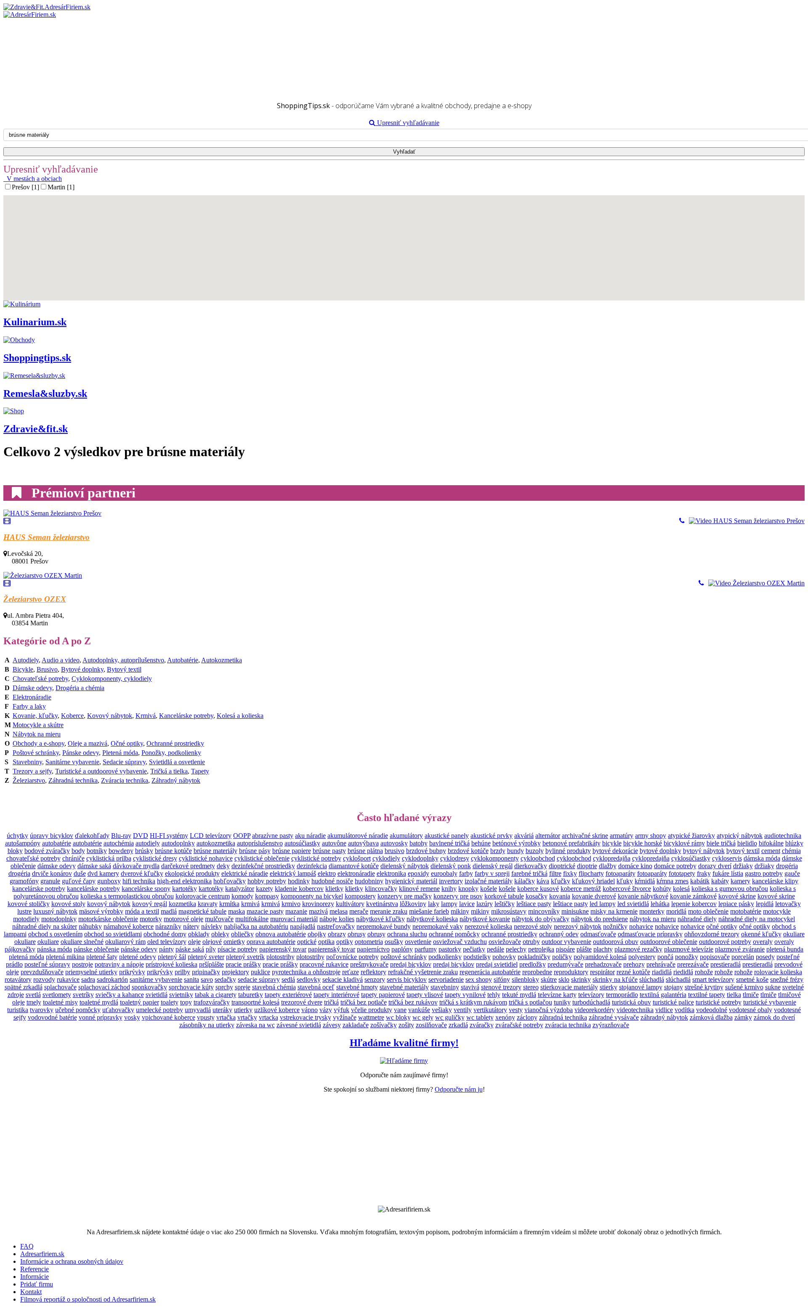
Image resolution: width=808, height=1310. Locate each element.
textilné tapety (706, 994)
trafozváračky (212, 1002)
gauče (792, 873)
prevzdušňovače (42, 971)
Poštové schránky (36, 752)
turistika (17, 1009)
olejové (212, 941)
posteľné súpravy (47, 964)
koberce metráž (581, 888)
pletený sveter (206, 956)
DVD (140, 835)
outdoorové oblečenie (668, 941)
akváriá (524, 835)
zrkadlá (458, 1024)
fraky (704, 873)
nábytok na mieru (653, 918)
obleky (220, 934)
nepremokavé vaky (437, 926)
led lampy (603, 903)
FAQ (27, 1246)
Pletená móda (120, 752)
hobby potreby (266, 881)
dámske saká (94, 865)
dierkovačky (530, 865)
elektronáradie (356, 873)
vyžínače (344, 1017)
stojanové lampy (640, 987)
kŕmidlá (645, 881)
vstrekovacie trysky (305, 1017)
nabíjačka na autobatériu (256, 926)
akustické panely (447, 835)
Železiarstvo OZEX (34, 599)
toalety (169, 1002)
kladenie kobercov (299, 888)
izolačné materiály (489, 881)
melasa (339, 911)
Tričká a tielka (169, 771)
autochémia (119, 843)
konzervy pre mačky (404, 896)
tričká (331, 1002)
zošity (406, 1024)
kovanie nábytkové (643, 896)
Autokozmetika (221, 660)
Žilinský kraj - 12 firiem (51, 81)
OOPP (241, 835)
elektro (327, 873)
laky (433, 903)
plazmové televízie (688, 949)
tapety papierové (383, 994)
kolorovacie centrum (202, 896)
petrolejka (541, 949)
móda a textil (142, 911)
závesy (332, 1024)
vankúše (419, 1009)
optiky (344, 941)
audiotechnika (782, 835)
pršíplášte (211, 964)
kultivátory (350, 903)
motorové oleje (183, 918)
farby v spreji (492, 873)
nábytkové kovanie (485, 918)
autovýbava (363, 843)
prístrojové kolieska (171, 964)
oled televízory (166, 941)
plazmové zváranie (740, 949)
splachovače (60, 987)
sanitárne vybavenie (156, 979)
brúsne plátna (365, 850)
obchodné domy (165, 934)
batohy (418, 843)
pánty (166, 949)
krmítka (229, 903)
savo (207, 979)
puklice (260, 971)
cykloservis (727, 858)
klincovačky (381, 888)
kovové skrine (737, 896)
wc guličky (450, 1017)
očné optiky (721, 926)
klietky (334, 888)
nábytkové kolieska (432, 918)
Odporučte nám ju (459, 1089)
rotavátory (18, 979)
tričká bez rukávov (413, 1002)
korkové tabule (504, 896)
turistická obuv (631, 1002)
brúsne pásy (255, 850)
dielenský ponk (451, 865)
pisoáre (565, 949)
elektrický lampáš (293, 873)
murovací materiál (294, 918)
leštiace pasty (533, 903)
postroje (82, 964)
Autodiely (26, 660)
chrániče (73, 858)
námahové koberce (129, 926)
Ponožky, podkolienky (171, 752)
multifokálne (251, 918)
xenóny (505, 1017)
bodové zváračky (47, 850)
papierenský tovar (282, 949)
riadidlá (662, 971)
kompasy (267, 896)
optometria (369, 941)
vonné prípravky (100, 1017)
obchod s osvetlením (55, 934)
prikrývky (132, 971)
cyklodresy (454, 858)
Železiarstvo (29, 780)
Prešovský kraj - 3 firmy (52, 59)
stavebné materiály (404, 987)
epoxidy (418, 873)
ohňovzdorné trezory (711, 934)
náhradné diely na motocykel (756, 918)
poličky (562, 956)
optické (306, 941)
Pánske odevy (80, 752)
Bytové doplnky (82, 669)
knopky (468, 888)
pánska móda (54, 949)
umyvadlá (198, 1009)
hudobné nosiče (332, 881)
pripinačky (206, 971)
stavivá (470, 987)
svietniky (181, 994)
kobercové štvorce (627, 888)
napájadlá (302, 926)
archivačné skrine (585, 835)
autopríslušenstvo (260, 843)
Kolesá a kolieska (240, 715)
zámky (743, 1017)
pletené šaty (101, 956)
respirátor (602, 971)
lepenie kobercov (694, 903)
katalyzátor (239, 888)
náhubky (90, 926)
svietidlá (156, 994)
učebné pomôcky (78, 1009)
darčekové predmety (188, 865)
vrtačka (226, 1017)
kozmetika (182, 903)
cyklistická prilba (108, 858)
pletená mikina (65, 956)
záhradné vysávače (614, 1017)
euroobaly (444, 873)
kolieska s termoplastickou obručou (127, 896)
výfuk (341, 1009)
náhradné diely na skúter (44, 926)
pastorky (450, 949)
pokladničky (534, 956)
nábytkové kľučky (380, 918)
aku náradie (310, 835)
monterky (651, 911)
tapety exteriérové (288, 994)
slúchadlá (651, 979)
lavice (467, 903)
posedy (765, 956)
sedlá (288, 979)
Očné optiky (127, 743)
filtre (555, 873)
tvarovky (41, 1009)
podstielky (477, 956)
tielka (734, 994)
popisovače (715, 956)
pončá (665, 956)
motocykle (777, 911)
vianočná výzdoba (548, 1009)
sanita (191, 979)
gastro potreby (764, 873)
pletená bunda (784, 949)
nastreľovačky (336, 926)
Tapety (200, 771)
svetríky (83, 994)
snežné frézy (786, 979)
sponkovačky (149, 987)
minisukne (575, 911)
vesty (516, 1009)
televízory (591, 994)
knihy (449, 888)
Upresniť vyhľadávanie (407, 122)
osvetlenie (418, 941)
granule (50, 881)
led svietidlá (633, 903)
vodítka (684, 1009)
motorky (151, 918)
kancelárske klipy (775, 881)
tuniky (562, 1002)
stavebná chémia (274, 987)
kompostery (360, 896)
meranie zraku (388, 911)
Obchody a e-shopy (38, 743)
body (78, 850)
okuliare (794, 934)
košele (488, 888)
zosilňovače (431, 1024)
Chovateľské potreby (40, 678)
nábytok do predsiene (599, 918)
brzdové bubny (426, 850)
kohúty (662, 888)
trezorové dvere (301, 1002)
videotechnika (635, 1009)
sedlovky (309, 979)
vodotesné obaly (750, 1009)
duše (80, 873)
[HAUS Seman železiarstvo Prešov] (52, 513)
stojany (673, 987)
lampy (449, 903)
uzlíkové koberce (277, 1009)
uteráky (222, 1009)
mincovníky (544, 911)
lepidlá (764, 903)
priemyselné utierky (91, 971)
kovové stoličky (29, 903)
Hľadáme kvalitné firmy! (404, 1042)
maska (236, 911)
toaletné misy (60, 1002)
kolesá (681, 888)
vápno (309, 1009)
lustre (24, 911)
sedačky (225, 979)
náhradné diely (697, 918)
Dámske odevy (32, 687)
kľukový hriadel (593, 881)
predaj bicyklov (410, 964)
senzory (374, 979)
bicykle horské (642, 843)
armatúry (621, 835)
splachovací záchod (104, 987)
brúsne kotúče (173, 850)
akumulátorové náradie (357, 835)
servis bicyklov (407, 979)
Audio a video (61, 660)
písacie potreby (238, 949)
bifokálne (771, 843)
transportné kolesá (255, 1002)
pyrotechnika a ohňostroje (306, 971)
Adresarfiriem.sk (42, 1253)
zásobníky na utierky (206, 1024)
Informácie (34, 1276)
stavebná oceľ (316, 987)
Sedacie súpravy (124, 761)
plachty (603, 949)
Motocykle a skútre (38, 724)
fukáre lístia (727, 873)
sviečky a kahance (120, 994)
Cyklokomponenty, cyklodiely (112, 678)
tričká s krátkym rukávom (473, 1002)
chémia (791, 850)
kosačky (537, 896)
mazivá (318, 911)
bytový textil (743, 850)
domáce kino (635, 865)
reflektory (373, 971)
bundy (515, 850)
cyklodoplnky (420, 858)
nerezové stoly (533, 926)
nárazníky (168, 926)
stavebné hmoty (357, 987)
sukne (773, 987)
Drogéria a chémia (80, 687)
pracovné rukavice (324, 964)
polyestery (642, 956)
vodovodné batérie (52, 1017)
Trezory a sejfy (32, 771)
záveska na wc (255, 1024)
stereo (531, 987)
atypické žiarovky (691, 835)
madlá (169, 911)
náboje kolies (336, 918)
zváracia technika (568, 1024)
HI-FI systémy (169, 835)
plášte (584, 949)
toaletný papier (139, 1002)
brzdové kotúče (468, 850)
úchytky (17, 835)
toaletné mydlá (99, 1002)
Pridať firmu (36, 1284)
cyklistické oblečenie (262, 858)
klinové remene (419, 888)
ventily (463, 1009)
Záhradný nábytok (176, 780)
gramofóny (24, 881)
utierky (243, 1009)
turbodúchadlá (591, 1002)
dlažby (608, 865)
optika (326, 941)
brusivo (394, 850)
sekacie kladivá (342, 979)
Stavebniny (27, 761)
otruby (531, 941)
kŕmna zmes (672, 881)
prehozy (634, 964)
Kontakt (31, 1291)
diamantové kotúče (354, 865)
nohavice (641, 926)
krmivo (291, 903)
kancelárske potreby (38, 888)
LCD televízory (210, 835)
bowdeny (121, 850)
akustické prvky (491, 835)
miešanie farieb (429, 911)
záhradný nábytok (664, 1017)
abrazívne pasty (272, 835)
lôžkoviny (413, 903)
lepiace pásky (736, 903)
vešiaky (442, 1009)
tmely (34, 1002)
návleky (211, 926)
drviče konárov (52, 873)
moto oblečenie (708, 911)
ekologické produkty (192, 873)
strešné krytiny (704, 987)
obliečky (242, 934)
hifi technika (138, 881)
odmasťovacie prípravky (650, 934)
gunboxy (109, 881)
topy (186, 1002)
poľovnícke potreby (352, 956)
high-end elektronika (184, 881)
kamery (740, 881)
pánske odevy (139, 949)
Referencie (34, 1269)
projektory (235, 971)
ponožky (686, 956)
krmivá (250, 903)
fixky (570, 873)
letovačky (788, 903)
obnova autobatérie (280, 934)
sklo (563, 979)
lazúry (484, 903)
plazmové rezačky (638, 949)
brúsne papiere (291, 850)
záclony (527, 1017)
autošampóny (22, 843)
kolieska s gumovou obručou (729, 888)
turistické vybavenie (769, 1002)
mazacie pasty (265, 911)
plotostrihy (280, 956)
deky (223, 865)
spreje (242, 987)
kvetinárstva (382, 903)
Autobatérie (182, 660)
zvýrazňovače (611, 1024)
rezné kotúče (633, 971)
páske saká (189, 949)
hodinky (299, 881)
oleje (194, 941)
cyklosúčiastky (690, 858)
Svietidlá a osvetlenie (177, 761)
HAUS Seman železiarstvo (46, 537)
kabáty (720, 881)
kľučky (560, 881)
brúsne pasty (329, 850)
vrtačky (247, 1017)
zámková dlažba (711, 1017)
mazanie (296, 911)
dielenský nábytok (404, 865)
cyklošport (357, 858)
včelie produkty (371, 1009)
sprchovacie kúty (191, 987)
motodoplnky (59, 918)
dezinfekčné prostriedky (263, 865)
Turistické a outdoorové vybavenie (101, 771)
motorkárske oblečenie (108, 918)
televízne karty (557, 994)
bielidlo (747, 843)
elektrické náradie (244, 873)
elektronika (391, 873)
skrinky (581, 979)
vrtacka (268, 1017)
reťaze (350, 971)
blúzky (794, 843)
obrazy (337, 934)
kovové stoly (68, 903)
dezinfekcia (312, 865)
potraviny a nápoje (119, 964)
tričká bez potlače (363, 1002)
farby (466, 873)
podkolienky (445, 956)
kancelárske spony (146, 888)
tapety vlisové (425, 994)
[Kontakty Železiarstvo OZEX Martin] (701, 583)
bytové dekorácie (615, 850)
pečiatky (474, 949)
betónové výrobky (516, 843)
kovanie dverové (594, 896)
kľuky (625, 881)
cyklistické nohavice (206, 858)
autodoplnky (178, 843)
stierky (608, 987)
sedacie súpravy (259, 979)
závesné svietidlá (298, 1024)
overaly (763, 941)
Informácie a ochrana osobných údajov (71, 1261)
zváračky (482, 1024)
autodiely (148, 843)
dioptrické (562, 865)
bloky (15, 850)
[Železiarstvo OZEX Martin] (42, 575)
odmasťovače (598, 934)
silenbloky (525, 979)
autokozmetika (216, 843)
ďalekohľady (92, 835)
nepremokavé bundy (383, 926)
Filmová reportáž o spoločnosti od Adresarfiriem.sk (88, 1299)
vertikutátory (490, 1009)
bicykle (612, 843)
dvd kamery (103, 873)
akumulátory (406, 835)
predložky (532, 964)
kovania (559, 896)
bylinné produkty (568, 850)
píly (211, 949)
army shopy (650, 835)
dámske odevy (56, 865)
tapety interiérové (336, 994)
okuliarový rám (125, 941)
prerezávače (693, 964)
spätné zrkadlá (24, 987)
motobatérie (745, 911)
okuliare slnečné (82, 941)
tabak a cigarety (216, 994)
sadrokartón (112, 979)
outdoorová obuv (615, 941)
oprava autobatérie (271, 941)
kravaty (208, 903)
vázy (325, 1009)
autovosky (394, 843)
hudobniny (369, 881)
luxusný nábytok (55, 911)
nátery (191, 926)
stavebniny (445, 987)
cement (770, 850)
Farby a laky (29, 706)
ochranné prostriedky (509, 934)
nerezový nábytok (577, 926)
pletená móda (26, 956)
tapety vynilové (465, 994)
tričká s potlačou (530, 1002)
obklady (199, 934)
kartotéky (184, 888)
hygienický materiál (411, 881)
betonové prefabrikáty (571, 843)
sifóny (502, 979)
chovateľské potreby (33, 858)
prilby (182, 971)
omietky (234, 941)
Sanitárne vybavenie (72, 761)
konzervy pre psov (458, 896)
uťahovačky (118, 1009)
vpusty (206, 1017)
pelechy (516, 949)
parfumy (426, 949)
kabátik (700, 881)
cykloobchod (538, 858)
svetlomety (57, 994)
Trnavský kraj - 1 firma (50, 74)
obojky (317, 934)
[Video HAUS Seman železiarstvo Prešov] (745, 521)
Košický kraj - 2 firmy (49, 44)
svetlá (33, 994)
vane (400, 1009)
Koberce (72, 715)
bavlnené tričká (449, 843)
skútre (549, 979)
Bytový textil (124, 669)
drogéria (787, 865)
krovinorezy (318, 903)
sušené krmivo (744, 987)
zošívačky (383, 1024)
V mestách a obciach (32, 178)
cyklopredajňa (611, 858)
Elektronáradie (32, 697)
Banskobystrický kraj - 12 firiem (63, 28)
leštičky (504, 903)
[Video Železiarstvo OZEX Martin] (754, 583)
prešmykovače (369, 964)
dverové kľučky (142, 873)
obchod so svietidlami (113, 934)
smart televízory (713, 979)
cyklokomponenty (495, 858)
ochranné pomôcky (454, 934)
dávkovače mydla (136, 865)
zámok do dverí (774, 1017)
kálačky (524, 881)
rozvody (44, 979)
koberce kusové (538, 888)
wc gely (422, 1017)
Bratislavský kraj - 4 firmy (55, 36)
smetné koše (752, 979)
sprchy (224, 987)
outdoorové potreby (725, 941)
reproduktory (571, 971)
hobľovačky (229, 881)
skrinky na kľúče (615, 979)
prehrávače (660, 964)
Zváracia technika (124, 780)
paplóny (402, 949)
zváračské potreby (519, 1024)
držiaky (743, 865)
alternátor (547, 835)
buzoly (535, 850)
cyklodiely (386, 858)
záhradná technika (563, 1017)
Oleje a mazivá (87, 743)
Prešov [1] (25, 187)
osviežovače (505, 941)
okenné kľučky (761, 934)
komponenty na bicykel (312, 896)
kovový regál (149, 903)
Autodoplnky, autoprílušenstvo (123, 660)
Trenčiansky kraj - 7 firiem (55, 66)
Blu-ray (121, 835)
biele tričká (721, 843)
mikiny (460, 911)
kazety (264, 888)
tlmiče (751, 994)
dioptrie (587, 865)
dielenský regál (493, 865)
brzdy (497, 850)
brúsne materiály (215, 850)
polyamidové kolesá (600, 956)
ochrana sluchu (407, 934)
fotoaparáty (620, 873)
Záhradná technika (73, 780)
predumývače (565, 964)
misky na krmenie (614, 911)
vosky (132, 1017)
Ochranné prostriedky (175, 743)
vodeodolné (711, 1009)
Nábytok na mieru (37, 734)
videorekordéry (594, 1009)
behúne (481, 843)
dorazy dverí (714, 865)
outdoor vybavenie (566, 941)
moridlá (676, 911)
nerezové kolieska (488, 926)
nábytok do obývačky (540, 918)
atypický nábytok (740, 835)
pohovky (504, 956)
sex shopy (478, 979)
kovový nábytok (108, 903)
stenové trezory (501, 987)
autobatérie (56, 843)
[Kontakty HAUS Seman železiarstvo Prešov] (682, 521)
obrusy (357, 934)
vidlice (664, 1009)
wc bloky (398, 1017)
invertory (451, 881)
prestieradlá (725, 964)
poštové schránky (403, 956)
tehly (493, 994)
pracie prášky (243, 964)
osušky (394, 941)
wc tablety (480, 1017)
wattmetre (371, 1017)
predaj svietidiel (497, 964)
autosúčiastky (302, 843)
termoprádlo (622, 994)
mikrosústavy (508, 911)
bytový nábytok (704, 850)
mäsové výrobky (101, 911)
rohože (704, 971)
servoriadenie (446, 979)
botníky (97, 850)
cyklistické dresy (155, 858)
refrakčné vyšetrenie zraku (423, 971)
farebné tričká (529, 873)
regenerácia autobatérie (490, 971)
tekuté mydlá (519, 994)
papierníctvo (373, 949)
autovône (334, 843)
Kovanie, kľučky (35, 715)
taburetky (250, 994)
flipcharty (591, 873)
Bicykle (23, 669)
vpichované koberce (168, 1017)
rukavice (68, 979)
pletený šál (172, 956)
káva (543, 881)
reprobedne (537, 971)
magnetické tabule (202, 911)
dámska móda (762, 858)
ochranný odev (559, 934)
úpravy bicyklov (51, 835)
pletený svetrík (245, 956)
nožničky (615, 926)
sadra (88, 979)
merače (358, 911)
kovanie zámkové (693, 896)
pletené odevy (137, 956)
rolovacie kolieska (778, 971)
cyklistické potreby (316, 858)
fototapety (682, 873)
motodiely (26, 918)
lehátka (660, 903)
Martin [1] (61, 187)
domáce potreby (675, 865)
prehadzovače (603, 964)
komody (242, 896)
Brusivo (47, 669)
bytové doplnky (660, 850)
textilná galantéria (663, 994)
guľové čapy (79, 881)
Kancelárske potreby (186, 715)
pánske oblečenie (96, 949)
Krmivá (146, 715)
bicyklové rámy (684, 843)
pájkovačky (20, 949)
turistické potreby (719, 1002)
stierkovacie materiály (569, 987)
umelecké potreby (159, 1009)
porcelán (742, 956)
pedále (495, 949)
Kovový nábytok (109, 715)
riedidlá (683, 971)
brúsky (144, 850)
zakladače (356, 1024)
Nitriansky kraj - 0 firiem (53, 51)
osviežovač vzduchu (460, 941)
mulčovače (219, 918)
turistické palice (673, 1002)
